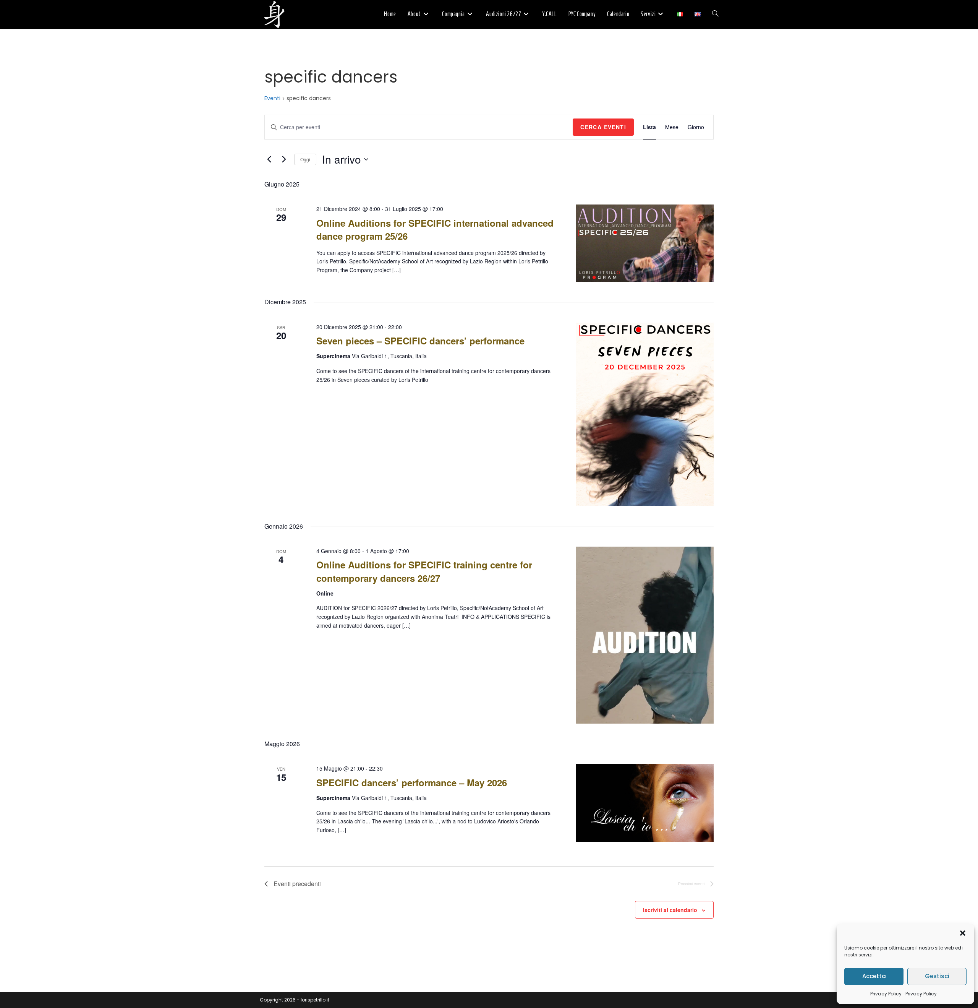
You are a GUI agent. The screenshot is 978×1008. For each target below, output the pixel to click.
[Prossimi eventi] (283, 159)
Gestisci (937, 976)
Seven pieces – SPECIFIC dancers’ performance (420, 340)
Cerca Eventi (603, 127)
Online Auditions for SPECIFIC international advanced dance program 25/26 (435, 229)
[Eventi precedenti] (269, 159)
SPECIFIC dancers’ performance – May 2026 (411, 782)
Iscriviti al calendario (670, 910)
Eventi (272, 98)
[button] (963, 933)
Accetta (874, 976)
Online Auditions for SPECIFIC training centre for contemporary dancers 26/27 (424, 571)
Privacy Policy (886, 993)
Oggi (305, 159)
